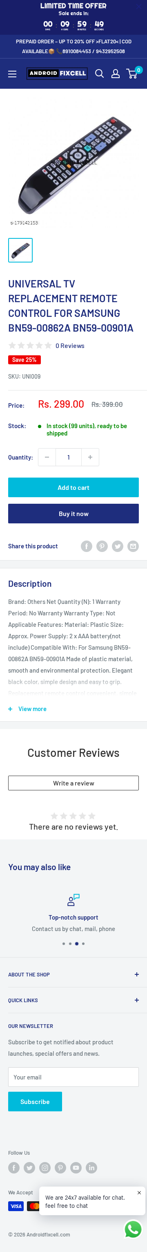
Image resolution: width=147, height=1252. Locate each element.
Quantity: (20, 457)
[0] (132, 74)
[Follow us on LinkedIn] (91, 1167)
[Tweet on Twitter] (117, 546)
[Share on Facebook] (86, 546)
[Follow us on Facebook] (14, 1167)
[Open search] (99, 73)
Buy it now (74, 513)
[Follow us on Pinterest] (60, 1167)
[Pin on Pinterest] (102, 546)
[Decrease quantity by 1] (47, 457)
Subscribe (35, 1101)
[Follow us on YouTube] (76, 1167)
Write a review (73, 783)
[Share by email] (133, 546)
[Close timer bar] (139, 6)
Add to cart (73, 487)
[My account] (115, 73)
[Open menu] (12, 74)
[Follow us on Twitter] (29, 1167)
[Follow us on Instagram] (45, 1167)
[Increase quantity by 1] (90, 457)
